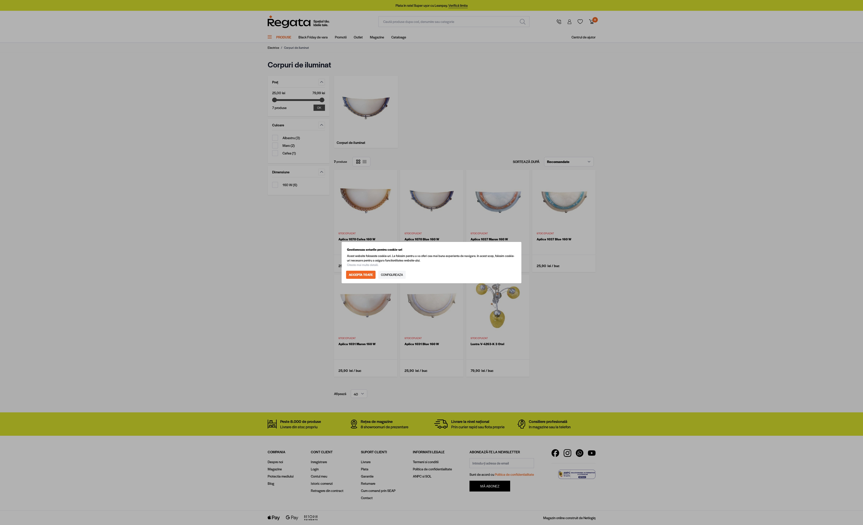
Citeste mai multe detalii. (362, 265)
